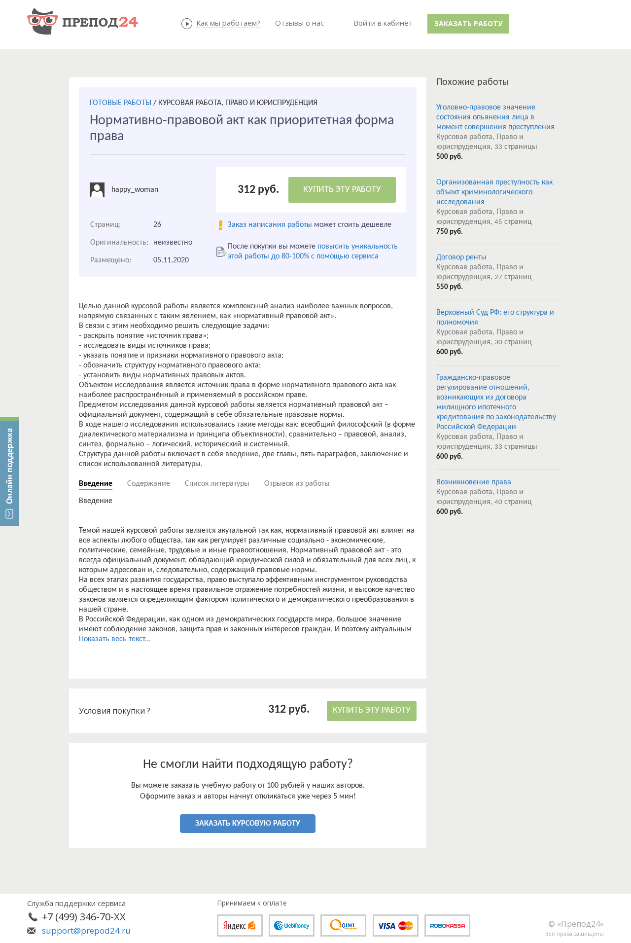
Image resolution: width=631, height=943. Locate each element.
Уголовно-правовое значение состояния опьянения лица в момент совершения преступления (495, 117)
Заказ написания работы (270, 225)
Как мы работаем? (228, 23)
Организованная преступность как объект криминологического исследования (494, 192)
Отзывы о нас (299, 23)
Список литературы (217, 484)
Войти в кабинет (383, 23)
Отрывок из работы (297, 484)
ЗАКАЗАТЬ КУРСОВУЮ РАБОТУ (247, 824)
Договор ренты (461, 257)
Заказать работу (468, 23)
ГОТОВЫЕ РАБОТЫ (120, 103)
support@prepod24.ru (86, 930)
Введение (95, 484)
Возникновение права (473, 482)
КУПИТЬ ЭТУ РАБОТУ (342, 189)
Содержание (148, 484)
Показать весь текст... (115, 639)
